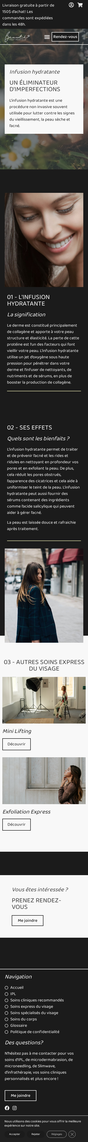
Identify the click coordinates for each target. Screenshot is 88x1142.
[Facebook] (7, 1108)
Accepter (14, 1134)
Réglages (56, 1134)
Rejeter (35, 1134)
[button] (47, 36)
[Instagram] (14, 1108)
